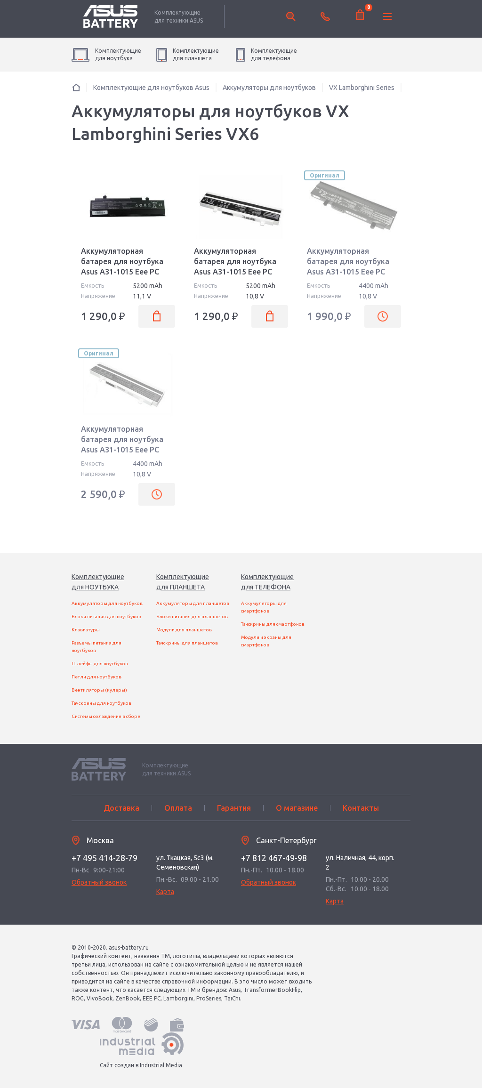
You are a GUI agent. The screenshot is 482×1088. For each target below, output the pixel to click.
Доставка (121, 808)
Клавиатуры (86, 629)
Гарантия (234, 808)
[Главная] (76, 87)
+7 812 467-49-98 (274, 857)
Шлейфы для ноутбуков (100, 663)
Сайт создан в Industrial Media (141, 1065)
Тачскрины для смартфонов (273, 624)
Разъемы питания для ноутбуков (96, 646)
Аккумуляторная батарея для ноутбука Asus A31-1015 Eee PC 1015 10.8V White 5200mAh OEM (235, 272)
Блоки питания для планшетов (192, 616)
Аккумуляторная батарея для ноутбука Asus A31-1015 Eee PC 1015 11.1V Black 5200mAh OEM (122, 272)
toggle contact (325, 16)
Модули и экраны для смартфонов (266, 641)
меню (387, 16)
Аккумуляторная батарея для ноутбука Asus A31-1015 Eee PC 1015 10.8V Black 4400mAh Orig (348, 272)
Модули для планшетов (184, 629)
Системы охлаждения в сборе (106, 716)
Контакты (361, 808)
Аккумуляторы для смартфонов (264, 607)
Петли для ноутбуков (96, 676)
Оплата (178, 808)
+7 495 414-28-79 (104, 857)
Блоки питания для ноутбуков (106, 616)
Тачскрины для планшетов (187, 642)
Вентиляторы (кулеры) (99, 690)
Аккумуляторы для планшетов (192, 603)
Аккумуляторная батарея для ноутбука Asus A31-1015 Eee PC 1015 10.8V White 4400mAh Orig (122, 450)
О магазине (297, 808)
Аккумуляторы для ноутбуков (107, 603)
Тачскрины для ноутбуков (101, 703)
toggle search (291, 16)
